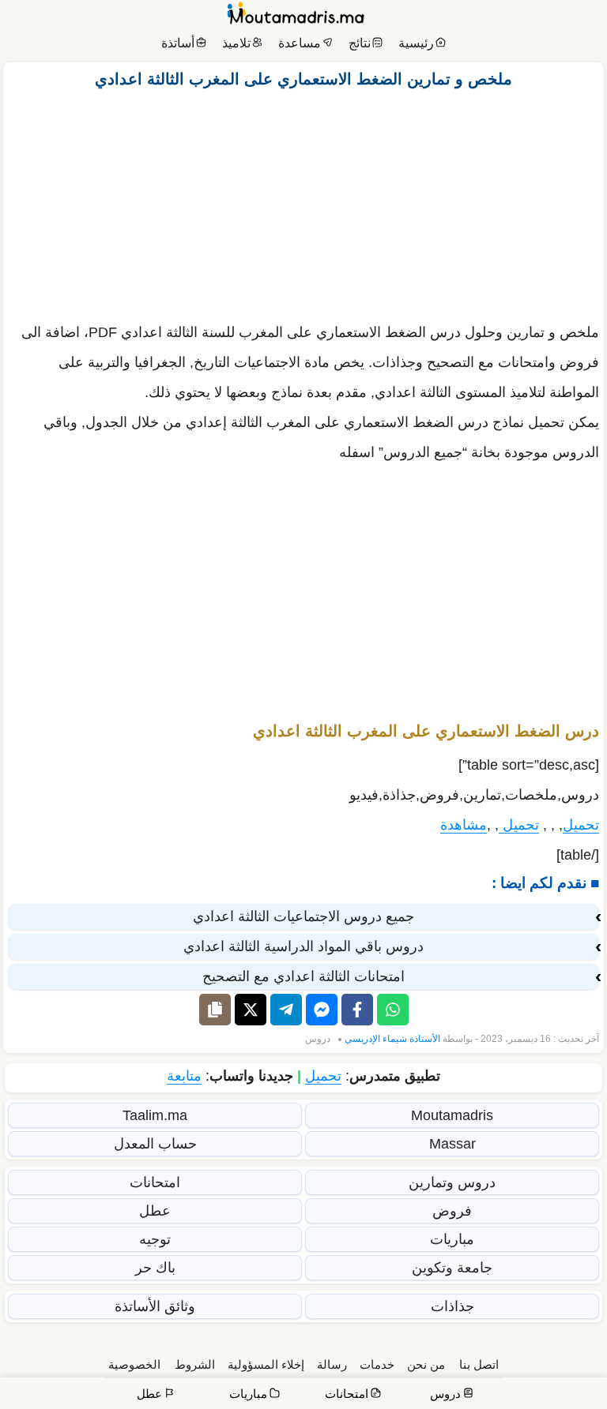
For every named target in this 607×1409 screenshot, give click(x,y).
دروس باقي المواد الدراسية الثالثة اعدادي (303, 946)
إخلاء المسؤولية (266, 1364)
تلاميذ (236, 43)
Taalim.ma (155, 1115)
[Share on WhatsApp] (393, 1009)
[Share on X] (250, 1009)
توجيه (155, 1239)
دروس (317, 1038)
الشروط (195, 1364)
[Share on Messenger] (321, 1009)
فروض (452, 1211)
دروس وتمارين (452, 1182)
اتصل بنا (479, 1364)
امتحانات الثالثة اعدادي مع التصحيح (303, 976)
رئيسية (416, 43)
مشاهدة (463, 825)
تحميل (581, 825)
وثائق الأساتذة (155, 1306)
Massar (452, 1144)
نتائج (360, 43)
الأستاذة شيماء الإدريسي (392, 1038)
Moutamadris (452, 1115)
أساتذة (177, 43)
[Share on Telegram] (286, 1009)
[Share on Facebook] (357, 1009)
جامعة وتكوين (452, 1268)
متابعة (184, 1076)
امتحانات (155, 1182)
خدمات (377, 1364)
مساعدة (299, 43)
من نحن (426, 1364)
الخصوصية (134, 1364)
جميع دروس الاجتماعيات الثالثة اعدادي (303, 916)
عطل (155, 1211)
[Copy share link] (215, 1009)
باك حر (155, 1268)
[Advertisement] (303, 201)
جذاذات (452, 1306)
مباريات (452, 1239)
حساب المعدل (155, 1144)
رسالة (332, 1364)
